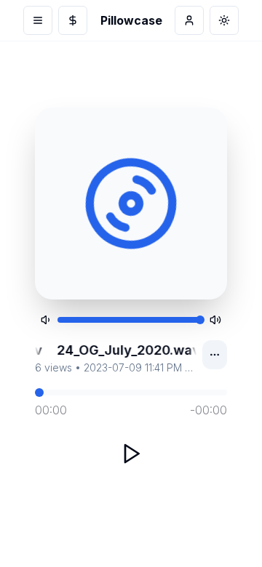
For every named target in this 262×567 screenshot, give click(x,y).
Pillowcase (131, 20)
